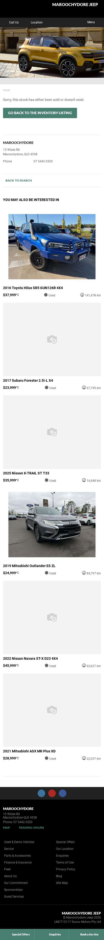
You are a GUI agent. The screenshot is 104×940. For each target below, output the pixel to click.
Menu (91, 22)
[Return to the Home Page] (12, 918)
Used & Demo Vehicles (19, 842)
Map (6, 827)
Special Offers (65, 842)
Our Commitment (16, 883)
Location (37, 22)
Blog (59, 876)
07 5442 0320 (43, 161)
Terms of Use (65, 862)
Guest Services (14, 896)
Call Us (14, 22)
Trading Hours (31, 827)
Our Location (64, 849)
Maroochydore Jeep (75, 4)
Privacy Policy (65, 869)
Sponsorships (13, 890)
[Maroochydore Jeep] (16, 8)
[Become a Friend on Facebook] (62, 793)
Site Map (62, 883)
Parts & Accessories (17, 855)
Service (9, 849)
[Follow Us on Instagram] (41, 793)
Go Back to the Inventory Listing (40, 113)
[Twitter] (7, 90)
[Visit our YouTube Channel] (52, 793)
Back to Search (19, 180)
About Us (10, 876)
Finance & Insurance (18, 862)
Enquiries (62, 855)
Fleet (7, 869)
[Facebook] (2, 90)
